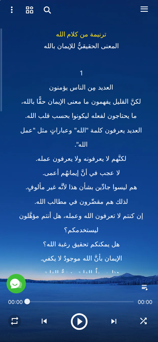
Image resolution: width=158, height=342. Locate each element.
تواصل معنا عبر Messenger (79, 322)
